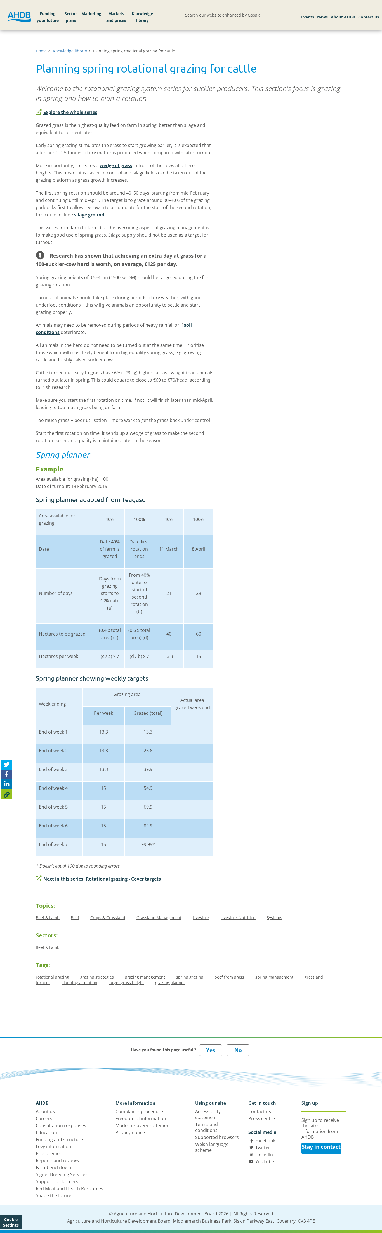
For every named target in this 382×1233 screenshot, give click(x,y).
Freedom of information (140, 1118)
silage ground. (90, 215)
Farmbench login (53, 1167)
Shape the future (53, 1195)
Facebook (265, 1141)
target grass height (126, 982)
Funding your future (48, 17)
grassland (314, 977)
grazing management (145, 977)
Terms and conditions (206, 1127)
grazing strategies (97, 977)
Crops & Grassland (107, 917)
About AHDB (343, 17)
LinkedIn (264, 1155)
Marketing (91, 13)
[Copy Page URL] (6, 794)
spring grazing (189, 977)
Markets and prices (116, 17)
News (322, 17)
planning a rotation (79, 982)
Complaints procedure (139, 1111)
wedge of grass (116, 165)
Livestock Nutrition (238, 917)
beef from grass (229, 977)
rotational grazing (52, 977)
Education (46, 1132)
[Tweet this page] (6, 765)
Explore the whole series (70, 112)
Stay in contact (321, 1146)
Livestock (201, 917)
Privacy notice (130, 1132)
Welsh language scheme (211, 1147)
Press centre (261, 1118)
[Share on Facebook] (6, 775)
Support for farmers (57, 1181)
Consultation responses (61, 1125)
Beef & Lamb (48, 917)
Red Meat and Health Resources (69, 1188)
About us (45, 1111)
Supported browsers (217, 1137)
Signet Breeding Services (62, 1174)
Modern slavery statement (143, 1125)
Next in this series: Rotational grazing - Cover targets (102, 879)
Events (307, 17)
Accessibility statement (208, 1114)
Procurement (50, 1153)
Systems (274, 917)
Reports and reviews (57, 1160)
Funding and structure (59, 1139)
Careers (44, 1118)
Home (41, 50)
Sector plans (71, 17)
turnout (43, 982)
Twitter (262, 1148)
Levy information (53, 1146)
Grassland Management (158, 917)
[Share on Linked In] (6, 785)
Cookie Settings (11, 1222)
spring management (274, 977)
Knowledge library (142, 17)
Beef (75, 917)
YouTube (264, 1162)
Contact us (368, 17)
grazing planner (170, 982)
